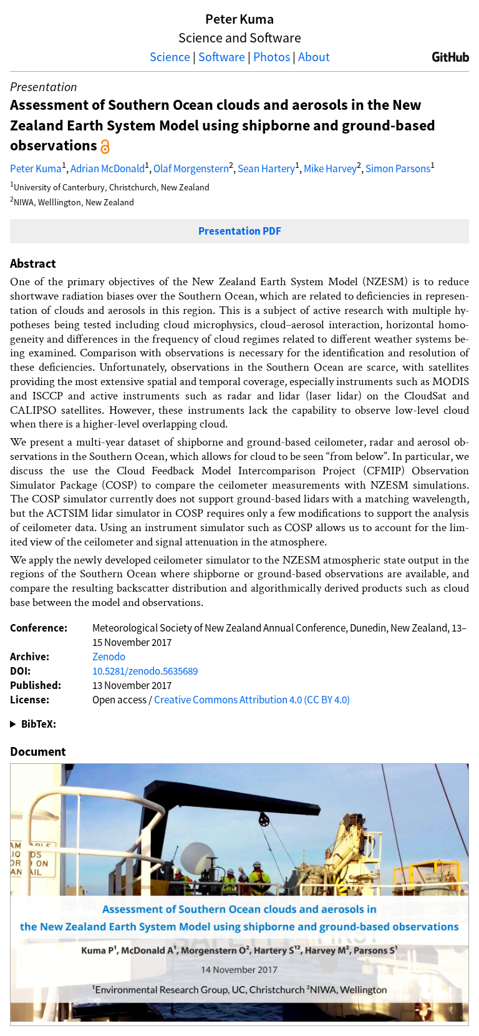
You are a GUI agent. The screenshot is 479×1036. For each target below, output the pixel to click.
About (314, 56)
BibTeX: (38, 724)
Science (170, 56)
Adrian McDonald (107, 168)
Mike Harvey (330, 168)
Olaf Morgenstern (191, 168)
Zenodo (108, 656)
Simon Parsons (397, 168)
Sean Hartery (266, 168)
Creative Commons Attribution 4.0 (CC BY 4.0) (252, 699)
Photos (271, 56)
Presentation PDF (239, 231)
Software (221, 56)
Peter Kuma (36, 168)
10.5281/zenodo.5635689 (145, 671)
